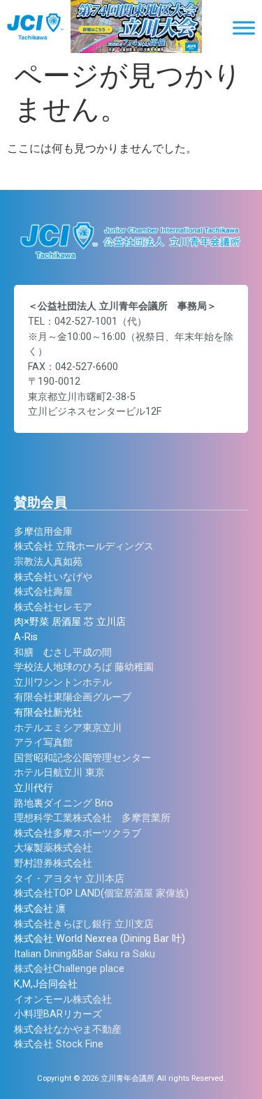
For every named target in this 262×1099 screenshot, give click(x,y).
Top (250, 1087)
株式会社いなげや (53, 577)
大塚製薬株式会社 (53, 848)
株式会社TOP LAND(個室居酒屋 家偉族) (101, 893)
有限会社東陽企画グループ (72, 697)
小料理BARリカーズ (58, 1014)
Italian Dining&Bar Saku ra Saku (84, 954)
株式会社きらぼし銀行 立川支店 (84, 924)
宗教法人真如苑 (48, 562)
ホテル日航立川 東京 (59, 773)
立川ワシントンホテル (63, 682)
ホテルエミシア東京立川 (68, 728)
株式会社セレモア (53, 607)
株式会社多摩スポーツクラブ (77, 833)
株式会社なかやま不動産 (68, 1029)
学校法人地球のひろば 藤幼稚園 (84, 667)
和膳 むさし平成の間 (63, 652)
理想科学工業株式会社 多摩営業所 (92, 818)
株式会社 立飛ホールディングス (84, 546)
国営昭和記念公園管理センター (82, 758)
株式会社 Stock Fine (58, 1044)
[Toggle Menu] (244, 27)
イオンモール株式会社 (63, 999)
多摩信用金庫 (43, 532)
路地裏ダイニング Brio (63, 803)
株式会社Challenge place (69, 969)
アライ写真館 (43, 742)
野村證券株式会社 (53, 863)
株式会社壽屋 (43, 592)
